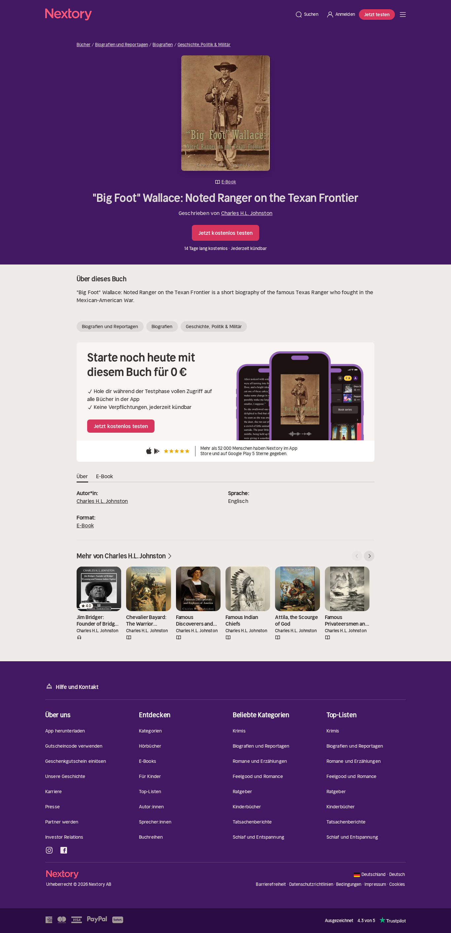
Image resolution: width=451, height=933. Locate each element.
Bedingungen (348, 884)
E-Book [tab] (104, 476)
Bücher (83, 44)
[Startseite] (168, 14)
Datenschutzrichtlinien (311, 884)
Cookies (397, 884)
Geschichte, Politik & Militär (204, 44)
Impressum (375, 884)
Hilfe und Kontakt (77, 687)
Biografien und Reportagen (121, 44)
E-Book (85, 525)
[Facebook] (64, 850)
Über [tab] (82, 476)
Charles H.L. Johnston (246, 213)
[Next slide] (369, 556)
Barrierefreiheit (271, 884)
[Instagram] (49, 850)
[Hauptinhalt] (403, 14)
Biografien (163, 44)
